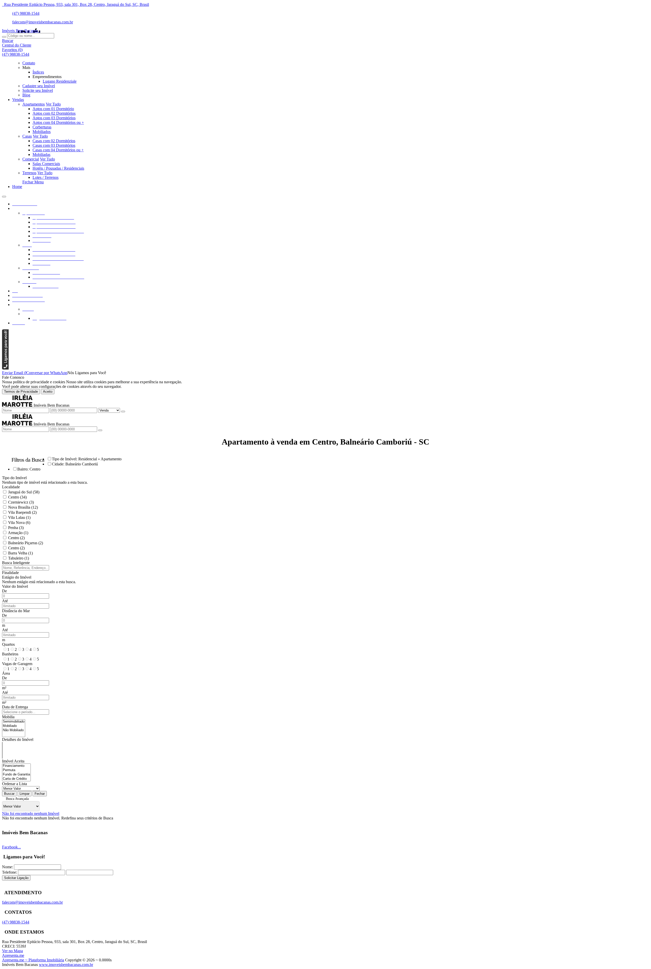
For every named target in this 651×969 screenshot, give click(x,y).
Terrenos (29, 173)
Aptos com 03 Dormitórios (54, 118)
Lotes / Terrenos (45, 177)
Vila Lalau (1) (19, 517)
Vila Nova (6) (19, 522)
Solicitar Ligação (16, 878)
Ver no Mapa (12, 951)
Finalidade (10, 572)
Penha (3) (16, 527)
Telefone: (9, 872)
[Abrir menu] (4, 195)
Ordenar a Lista (14, 784)
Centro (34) (17, 497)
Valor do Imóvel (15, 586)
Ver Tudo (53, 104)
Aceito (47, 391)
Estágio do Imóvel (16, 577)
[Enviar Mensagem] (100, 430)
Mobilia (8, 717)
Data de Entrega (15, 707)
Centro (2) (16, 538)
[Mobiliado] (13, 726)
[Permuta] (16, 770)
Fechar (40, 794)
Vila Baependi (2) (22, 512)
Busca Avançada (17, 799)
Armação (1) (18, 533)
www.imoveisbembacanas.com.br (66, 964)
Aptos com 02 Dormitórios (54, 113)
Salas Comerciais (46, 164)
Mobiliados (42, 131)
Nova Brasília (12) (23, 507)
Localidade (11, 487)
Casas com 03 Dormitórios (54, 145)
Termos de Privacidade (21, 391)
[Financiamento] (16, 766)
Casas (27, 136)
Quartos (8, 644)
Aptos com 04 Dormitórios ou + (58, 122)
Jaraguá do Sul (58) (23, 492)
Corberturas (42, 127)
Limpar (24, 794)
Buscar (9, 794)
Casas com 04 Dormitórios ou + (58, 150)
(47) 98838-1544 (25, 13)
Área (6, 673)
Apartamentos (33, 104)
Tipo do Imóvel (14, 478)
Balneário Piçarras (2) (25, 543)
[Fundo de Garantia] (16, 774)
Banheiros (10, 654)
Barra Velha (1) (20, 553)
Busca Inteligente (16, 563)
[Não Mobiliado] (13, 730)
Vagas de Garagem (17, 664)
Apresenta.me (13, 955)
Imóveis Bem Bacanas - (21, 30)
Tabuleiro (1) (18, 558)
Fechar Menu (33, 182)
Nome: (7, 867)
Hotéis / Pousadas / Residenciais (58, 168)
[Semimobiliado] (13, 722)
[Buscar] (4, 37)
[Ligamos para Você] (5, 368)
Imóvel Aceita (13, 761)
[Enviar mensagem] (123, 411)
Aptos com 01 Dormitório (53, 109)
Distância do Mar (16, 611)
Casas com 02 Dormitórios (54, 141)
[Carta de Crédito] (16, 779)
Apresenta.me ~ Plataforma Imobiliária (33, 960)
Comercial (30, 159)
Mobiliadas (41, 154)
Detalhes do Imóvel (17, 739)
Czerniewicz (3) (21, 502)
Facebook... (11, 847)
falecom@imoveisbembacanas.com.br (42, 22)
